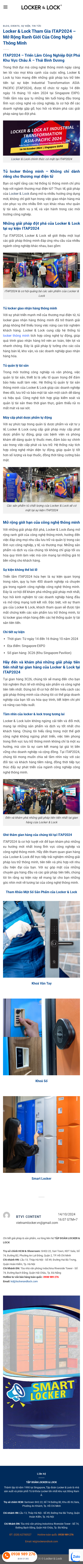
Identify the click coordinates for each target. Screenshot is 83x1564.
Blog (6, 26)
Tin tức (36, 26)
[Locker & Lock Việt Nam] (42, 7)
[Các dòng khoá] (41, 1037)
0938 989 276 (66, 1534)
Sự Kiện (25, 26)
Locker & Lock (19, 194)
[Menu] (5, 7)
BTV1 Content (28, 1217)
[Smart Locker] (41, 1134)
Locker (15, 159)
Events (15, 26)
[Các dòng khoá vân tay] (41, 939)
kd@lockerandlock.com (24, 1281)
